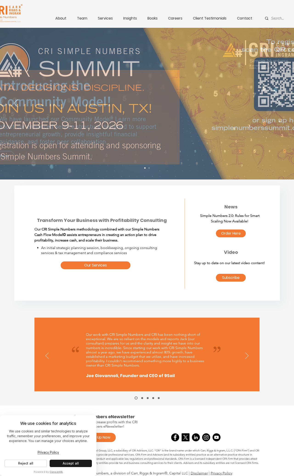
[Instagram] (206, 437)
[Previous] (16, 103)
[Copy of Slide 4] (159, 398)
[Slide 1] (136, 398)
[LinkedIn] (196, 437)
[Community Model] (145, 168)
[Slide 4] (153, 398)
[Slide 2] (142, 398)
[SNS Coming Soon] (149, 168)
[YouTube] (216, 437)
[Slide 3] (148, 398)
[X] (185, 437)
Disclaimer (199, 473)
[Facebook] (175, 437)
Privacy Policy (221, 473)
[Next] (278, 103)
